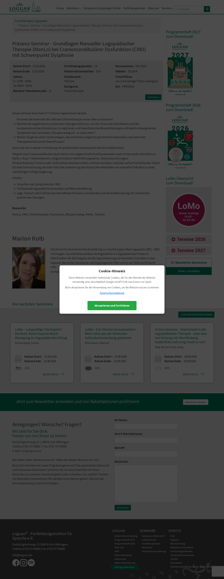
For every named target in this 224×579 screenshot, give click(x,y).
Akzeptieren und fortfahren (112, 305)
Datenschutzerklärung (112, 293)
